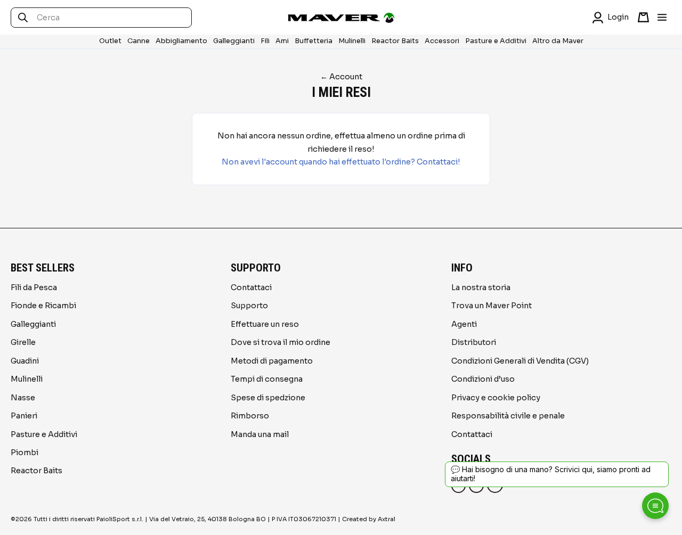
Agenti (464, 324)
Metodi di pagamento (272, 361)
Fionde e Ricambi (43, 305)
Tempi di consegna (267, 379)
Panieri (24, 416)
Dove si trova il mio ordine (280, 342)
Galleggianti (234, 41)
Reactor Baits (395, 41)
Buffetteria (313, 41)
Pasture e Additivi (495, 41)
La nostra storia (480, 287)
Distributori (473, 342)
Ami (282, 41)
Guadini (25, 361)
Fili (265, 41)
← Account (341, 76)
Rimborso (250, 416)
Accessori (442, 41)
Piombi (24, 452)
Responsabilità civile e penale (508, 416)
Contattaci (251, 287)
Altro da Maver (557, 41)
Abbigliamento (181, 41)
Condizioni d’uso (483, 379)
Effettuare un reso (265, 324)
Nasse (23, 397)
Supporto (249, 305)
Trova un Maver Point (491, 305)
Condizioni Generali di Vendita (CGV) (520, 361)
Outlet (110, 41)
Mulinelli (352, 41)
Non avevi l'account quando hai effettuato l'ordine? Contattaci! (341, 162)
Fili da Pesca (34, 287)
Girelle (23, 342)
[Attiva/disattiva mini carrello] (643, 17)
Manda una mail (260, 434)
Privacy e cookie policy (495, 397)
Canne (138, 41)
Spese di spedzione (268, 397)
